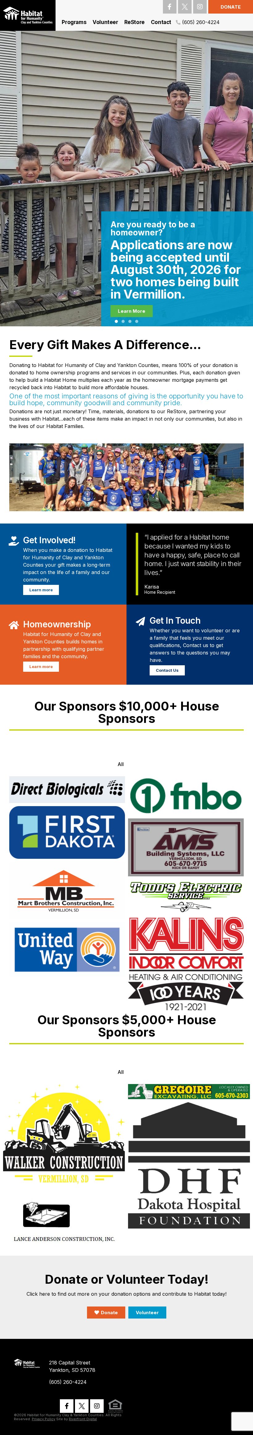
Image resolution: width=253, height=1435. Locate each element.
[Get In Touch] (140, 620)
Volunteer (105, 22)
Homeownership (57, 624)
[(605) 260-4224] (178, 22)
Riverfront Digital (83, 1419)
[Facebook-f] (169, 7)
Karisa (151, 587)
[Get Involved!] (14, 539)
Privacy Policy (43, 1419)
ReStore (134, 22)
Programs (74, 22)
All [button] (121, 764)
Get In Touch (175, 620)
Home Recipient (159, 592)
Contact (161, 22)
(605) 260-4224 (201, 22)
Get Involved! (49, 540)
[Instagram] (200, 7)
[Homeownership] (14, 624)
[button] (116, 321)
